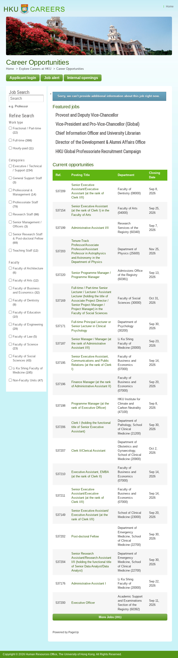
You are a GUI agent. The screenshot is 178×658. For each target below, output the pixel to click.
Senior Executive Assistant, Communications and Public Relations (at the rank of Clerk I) (91, 363)
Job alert (51, 78)
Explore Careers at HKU (35, 68)
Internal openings (82, 78)
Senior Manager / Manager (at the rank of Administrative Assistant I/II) (91, 343)
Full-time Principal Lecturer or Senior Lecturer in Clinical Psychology (91, 326)
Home (170, 6)
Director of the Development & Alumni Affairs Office (100, 142)
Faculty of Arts (25, 280)
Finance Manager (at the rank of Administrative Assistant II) (91, 384)
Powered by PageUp (66, 632)
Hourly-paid (23, 148)
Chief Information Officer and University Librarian (98, 133)
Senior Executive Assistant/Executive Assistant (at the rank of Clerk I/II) (87, 191)
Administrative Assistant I (88, 583)
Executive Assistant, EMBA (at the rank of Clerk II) (90, 474)
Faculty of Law (24, 336)
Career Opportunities (70, 68)
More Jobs (110, 617)
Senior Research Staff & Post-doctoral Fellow (28, 238)
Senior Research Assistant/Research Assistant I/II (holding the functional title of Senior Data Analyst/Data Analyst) (91, 562)
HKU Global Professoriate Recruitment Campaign (98, 151)
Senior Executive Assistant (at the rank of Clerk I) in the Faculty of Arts (90, 210)
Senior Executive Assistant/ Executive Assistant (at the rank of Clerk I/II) (90, 515)
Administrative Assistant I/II (90, 228)
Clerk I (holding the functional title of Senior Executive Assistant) (91, 427)
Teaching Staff (25, 250)
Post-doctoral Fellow (85, 536)
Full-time (22, 140)
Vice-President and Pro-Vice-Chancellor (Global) (98, 124)
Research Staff (25, 214)
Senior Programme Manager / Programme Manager (91, 275)
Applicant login (23, 78)
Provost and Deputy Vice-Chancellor (87, 115)
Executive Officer (83, 602)
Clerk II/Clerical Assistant (88, 450)
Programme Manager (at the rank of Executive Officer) (90, 405)
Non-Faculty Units (27, 380)
